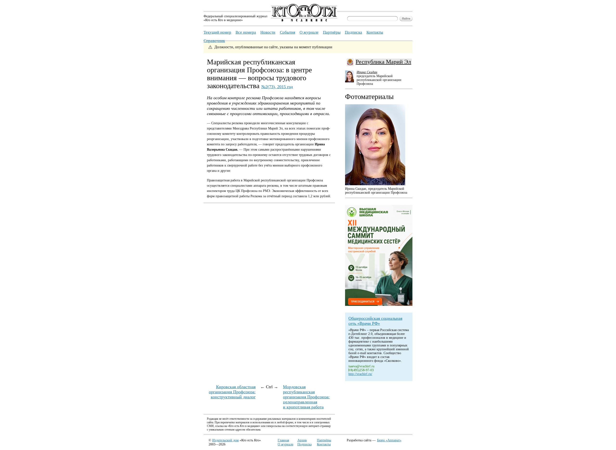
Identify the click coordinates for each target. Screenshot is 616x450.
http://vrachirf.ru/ (360, 374)
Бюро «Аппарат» (389, 440)
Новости (267, 32)
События (287, 32)
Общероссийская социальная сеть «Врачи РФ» (375, 321)
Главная (283, 440)
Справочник (214, 40)
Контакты (324, 444)
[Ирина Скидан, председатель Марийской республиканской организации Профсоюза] (375, 144)
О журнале (285, 444)
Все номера (246, 32)
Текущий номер (217, 32)
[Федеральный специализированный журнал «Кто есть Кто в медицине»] (304, 20)
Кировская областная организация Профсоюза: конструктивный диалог (232, 391)
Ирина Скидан (367, 72)
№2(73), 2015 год (277, 86)
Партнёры (324, 440)
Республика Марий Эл (383, 62)
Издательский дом (225, 440)
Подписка (304, 444)
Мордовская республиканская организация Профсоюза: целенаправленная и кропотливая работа (306, 396)
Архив (302, 440)
